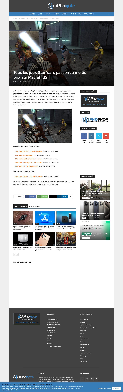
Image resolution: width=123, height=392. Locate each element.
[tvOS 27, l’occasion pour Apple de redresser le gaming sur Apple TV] (66, 218)
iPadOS (56, 14)
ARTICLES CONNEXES (20, 206)
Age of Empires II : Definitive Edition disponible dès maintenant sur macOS (66, 249)
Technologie (51, 327)
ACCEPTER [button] (116, 388)
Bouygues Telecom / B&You (88, 328)
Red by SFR (83, 350)
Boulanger (83, 322)
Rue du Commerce (85, 353)
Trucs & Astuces (52, 319)
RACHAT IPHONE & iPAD (53, 324)
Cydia (48, 341)
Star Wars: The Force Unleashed (26, 166)
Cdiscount (83, 330)
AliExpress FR (84, 319)
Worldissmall (83, 361)
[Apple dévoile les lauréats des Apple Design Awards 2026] (23, 239)
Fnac (81, 336)
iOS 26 (48, 14)
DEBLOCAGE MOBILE (52, 322)
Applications (22, 18)
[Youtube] (96, 379)
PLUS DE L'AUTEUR (34, 206)
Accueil (32, 14)
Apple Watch (89, 14)
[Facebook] (82, 379)
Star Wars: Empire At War (24, 155)
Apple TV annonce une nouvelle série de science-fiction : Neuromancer (21, 227)
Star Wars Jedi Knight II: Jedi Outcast (28, 162)
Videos (49, 338)
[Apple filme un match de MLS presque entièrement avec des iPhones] (45, 239)
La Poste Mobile (84, 339)
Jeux (28, 18)
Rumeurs (65, 14)
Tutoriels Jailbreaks (54, 346)
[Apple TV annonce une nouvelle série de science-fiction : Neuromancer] (23, 218)
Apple (40, 14)
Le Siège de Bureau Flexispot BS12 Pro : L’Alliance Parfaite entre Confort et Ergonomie (95, 193)
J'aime (84, 133)
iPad (80, 14)
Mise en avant (86, 197)
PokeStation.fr (84, 344)
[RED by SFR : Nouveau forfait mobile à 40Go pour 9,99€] (95, 230)
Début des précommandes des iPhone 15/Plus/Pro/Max (93, 214)
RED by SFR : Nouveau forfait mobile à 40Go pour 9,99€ (95, 235)
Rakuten (82, 347)
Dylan (16, 81)
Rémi (92, 197)
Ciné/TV (49, 335)
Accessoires (51, 330)
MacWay (82, 342)
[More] (70, 196)
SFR (81, 358)
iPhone (73, 14)
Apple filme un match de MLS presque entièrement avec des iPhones (43, 249)
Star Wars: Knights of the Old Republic (28, 151)
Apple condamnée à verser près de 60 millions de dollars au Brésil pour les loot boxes (44, 227)
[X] (92, 379)
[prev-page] (14, 254)
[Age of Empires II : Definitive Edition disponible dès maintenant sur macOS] (66, 239)
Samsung (83, 356)
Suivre (91, 133)
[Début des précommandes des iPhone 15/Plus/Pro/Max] (95, 210)
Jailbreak (50, 343)
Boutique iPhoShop (85, 325)
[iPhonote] (61, 6)
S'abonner (106, 133)
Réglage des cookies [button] (104, 388)
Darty (82, 333)
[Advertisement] (95, 160)
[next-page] (17, 254)
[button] (107, 14)
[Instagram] (87, 379)
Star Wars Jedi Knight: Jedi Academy (28, 159)
